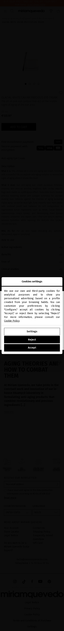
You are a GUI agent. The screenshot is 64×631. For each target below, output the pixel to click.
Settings (32, 331)
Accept (32, 347)
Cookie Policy (11, 320)
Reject (32, 339)
